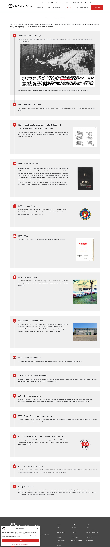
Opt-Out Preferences (16, 544)
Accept (20, 540)
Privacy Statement (24, 544)
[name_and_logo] (20, 4)
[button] (38, 528)
